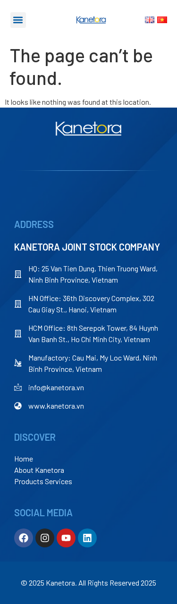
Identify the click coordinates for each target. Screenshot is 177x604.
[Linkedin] (87, 537)
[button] (18, 20)
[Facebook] (23, 537)
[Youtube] (66, 537)
